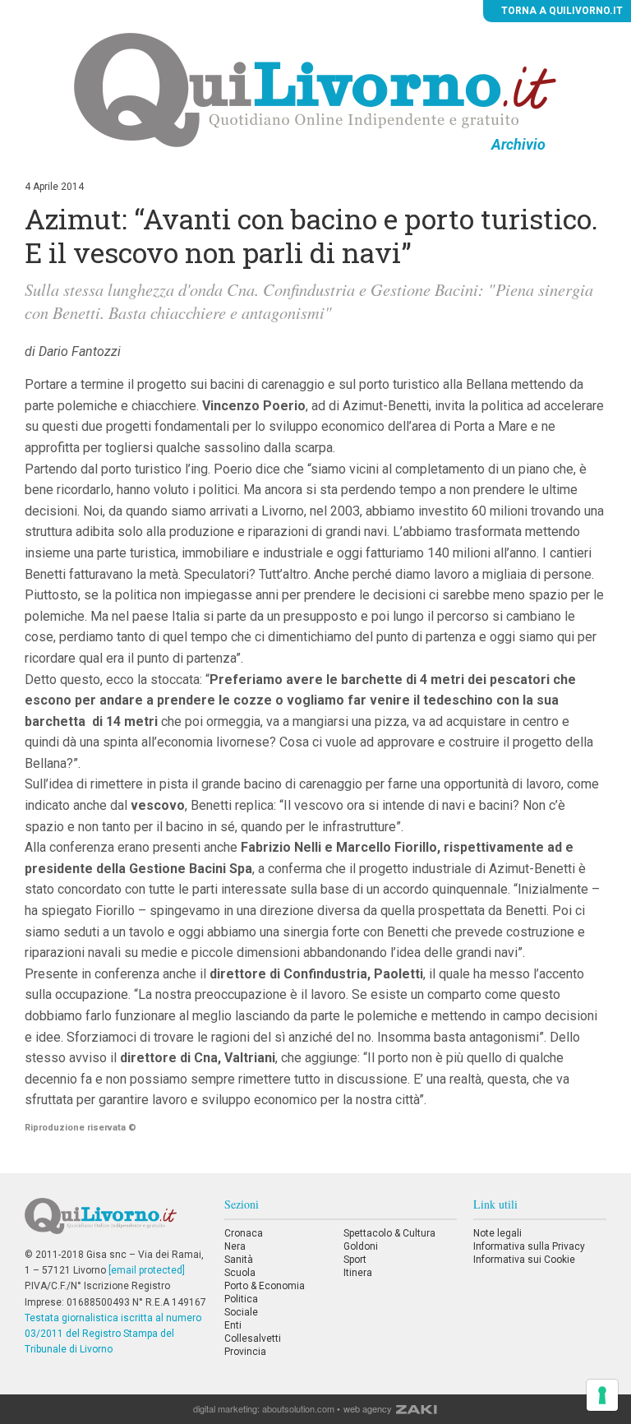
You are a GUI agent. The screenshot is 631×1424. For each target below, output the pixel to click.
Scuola (240, 1272)
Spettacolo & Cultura (389, 1233)
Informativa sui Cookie (524, 1259)
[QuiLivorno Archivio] (315, 89)
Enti (233, 1325)
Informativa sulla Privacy (529, 1246)
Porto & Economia (264, 1286)
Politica (241, 1299)
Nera (235, 1246)
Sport (354, 1259)
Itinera (357, 1272)
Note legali (497, 1233)
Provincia (245, 1351)
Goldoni (360, 1246)
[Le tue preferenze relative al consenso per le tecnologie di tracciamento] (602, 1395)
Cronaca (243, 1233)
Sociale (241, 1312)
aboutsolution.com (298, 1408)
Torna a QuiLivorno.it (561, 10)
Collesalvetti (252, 1338)
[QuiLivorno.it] (116, 1222)
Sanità (238, 1259)
